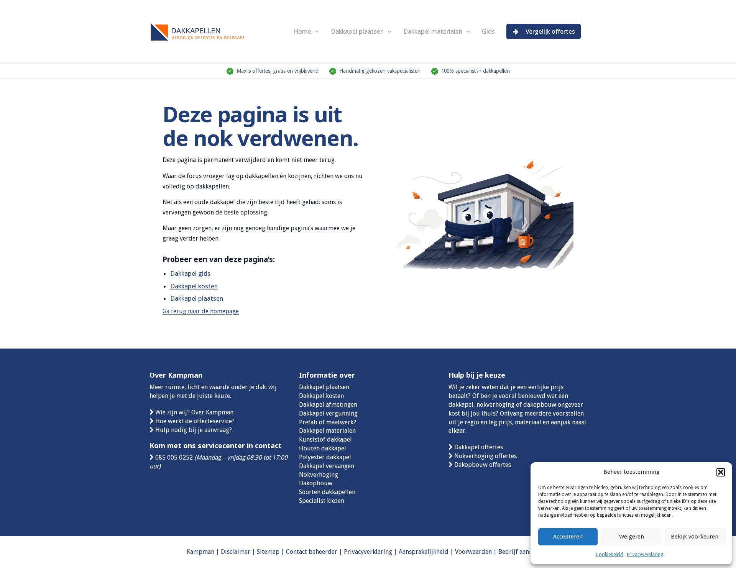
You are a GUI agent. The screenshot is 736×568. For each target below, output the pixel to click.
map (273, 551)
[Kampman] (207, 30)
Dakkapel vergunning (328, 413)
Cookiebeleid (609, 554)
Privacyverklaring (645, 554)
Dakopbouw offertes (482, 464)
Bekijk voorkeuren (694, 536)
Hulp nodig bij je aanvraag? (193, 430)
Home (302, 31)
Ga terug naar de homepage (201, 311)
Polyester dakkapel (325, 457)
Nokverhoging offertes (485, 456)
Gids (488, 31)
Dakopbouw (315, 483)
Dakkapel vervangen (326, 466)
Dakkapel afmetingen (328, 404)
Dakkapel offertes (478, 447)
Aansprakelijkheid (424, 551)
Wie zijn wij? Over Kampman (194, 412)
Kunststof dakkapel (325, 439)
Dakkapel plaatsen (357, 31)
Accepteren (568, 536)
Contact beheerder (311, 551)
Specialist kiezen (321, 500)
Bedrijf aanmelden (524, 551)
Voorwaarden (473, 551)
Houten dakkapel (322, 448)
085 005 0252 (174, 457)
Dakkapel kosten (194, 286)
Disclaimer (235, 551)
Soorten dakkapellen (327, 492)
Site (262, 551)
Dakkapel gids (190, 273)
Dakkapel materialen (432, 31)
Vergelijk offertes (550, 31)
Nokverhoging (318, 474)
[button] (720, 472)
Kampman (200, 551)
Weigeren (631, 536)
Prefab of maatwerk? (327, 422)
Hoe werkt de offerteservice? (195, 421)
